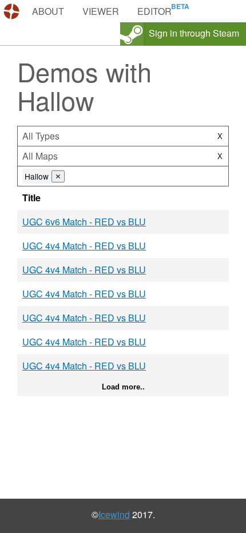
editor (154, 11)
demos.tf (13, 11)
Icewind (114, 514)
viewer (100, 11)
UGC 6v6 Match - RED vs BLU (84, 221)
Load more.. (123, 387)
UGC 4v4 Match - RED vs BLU (84, 245)
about (48, 11)
